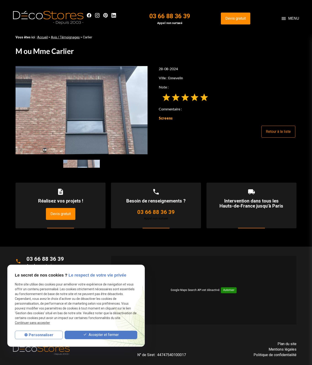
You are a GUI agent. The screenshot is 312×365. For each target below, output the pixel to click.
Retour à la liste (278, 131)
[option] (82, 110)
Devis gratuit (235, 18)
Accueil (42, 37)
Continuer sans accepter (32, 323)
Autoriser (228, 290)
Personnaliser (41, 335)
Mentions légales (282, 349)
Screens (166, 118)
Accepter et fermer (103, 335)
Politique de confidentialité (275, 355)
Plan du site (287, 344)
